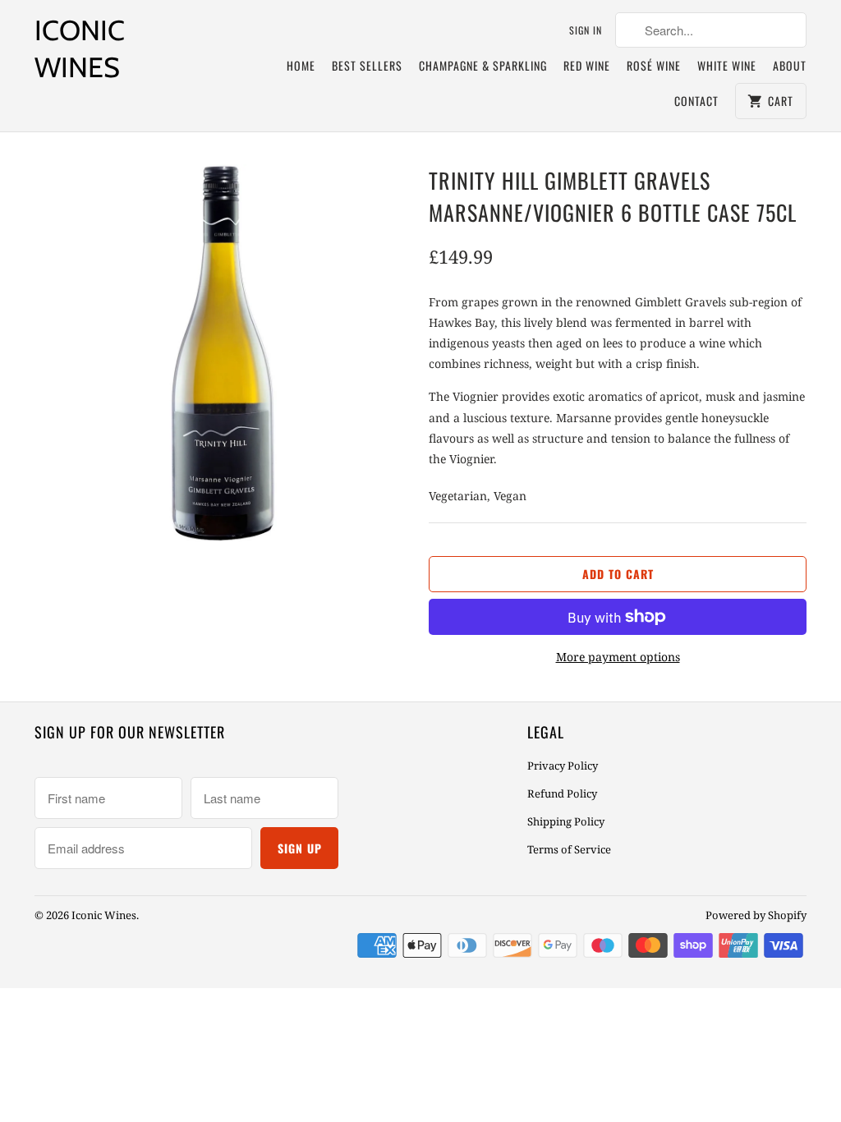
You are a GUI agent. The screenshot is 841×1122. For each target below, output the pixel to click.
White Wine (726, 65)
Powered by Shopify (756, 915)
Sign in (585, 30)
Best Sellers (367, 65)
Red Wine (586, 65)
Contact (696, 100)
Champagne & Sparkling (483, 65)
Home (301, 65)
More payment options (618, 656)
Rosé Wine (654, 65)
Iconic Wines (79, 49)
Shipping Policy (565, 821)
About (790, 65)
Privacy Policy (562, 765)
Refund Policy (562, 793)
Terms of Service (569, 849)
